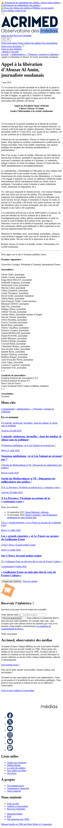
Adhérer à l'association (23, 690)
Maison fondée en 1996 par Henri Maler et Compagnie (26, 824)
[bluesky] (10, 743)
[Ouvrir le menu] (6, 39)
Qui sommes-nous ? (10, 664)
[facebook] (10, 717)
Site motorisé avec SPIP (18, 819)
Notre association (9, 43)
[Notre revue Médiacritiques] (27, 8)
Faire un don (7, 35)
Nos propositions (49, 43)
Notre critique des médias (30, 43)
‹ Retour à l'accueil (9, 51)
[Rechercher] (3, 14)
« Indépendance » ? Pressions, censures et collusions (34, 54)
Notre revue (7, 46)
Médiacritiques (14, 765)
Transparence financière (18, 788)
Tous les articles (30, 581)
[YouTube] (10, 730)
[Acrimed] (29, 33)
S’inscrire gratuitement (11, 618)
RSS (9, 816)
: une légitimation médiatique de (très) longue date (32, 516)
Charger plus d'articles (11, 581)
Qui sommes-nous (15, 785)
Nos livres (11, 773)
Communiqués (8, 409)
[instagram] (10, 737)
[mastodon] (10, 750)
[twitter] (10, 724)
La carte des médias (16, 768)
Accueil (4, 54)
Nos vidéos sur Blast (16, 770)
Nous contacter (14, 791)
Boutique (17, 46)
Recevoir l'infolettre (22, 35)
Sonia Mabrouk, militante (37, 512)
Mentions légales (15, 814)
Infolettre (17, 49)
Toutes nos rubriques (16, 762)
